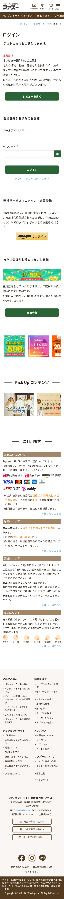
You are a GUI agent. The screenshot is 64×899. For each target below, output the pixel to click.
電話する (43, 6)
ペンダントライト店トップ (17, 15)
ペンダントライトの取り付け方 (17, 690)
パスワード (11, 146)
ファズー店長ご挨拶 (46, 761)
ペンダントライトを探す (47, 686)
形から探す (41, 708)
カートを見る (42, 749)
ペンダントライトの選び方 (17, 684)
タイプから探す (43, 713)
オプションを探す (45, 722)
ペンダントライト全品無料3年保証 (17, 721)
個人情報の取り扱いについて (17, 767)
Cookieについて (12, 773)
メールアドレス (14, 130)
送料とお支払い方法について (17, 741)
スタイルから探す (45, 699)
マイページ (41, 739)
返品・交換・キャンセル (16, 756)
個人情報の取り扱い (43, 866)
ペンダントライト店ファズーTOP (35, 23)
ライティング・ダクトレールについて (17, 708)
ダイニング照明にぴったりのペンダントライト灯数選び (17, 699)
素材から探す (42, 703)
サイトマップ (32, 871)
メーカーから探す (45, 717)
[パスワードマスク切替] (57, 153)
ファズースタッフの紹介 (47, 767)
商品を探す (43, 15)
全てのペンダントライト (47, 693)
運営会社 (40, 773)
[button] (32, 236)
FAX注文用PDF (11, 752)
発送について (11, 747)
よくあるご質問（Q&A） (16, 714)
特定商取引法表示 (13, 761)
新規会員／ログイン (46, 735)
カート (51, 6)
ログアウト (41, 744)
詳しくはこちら (52, 513)
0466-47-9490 (23, 810)
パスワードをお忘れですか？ (32, 179)
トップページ (42, 779)
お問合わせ (34, 6)
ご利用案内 (10, 735)
